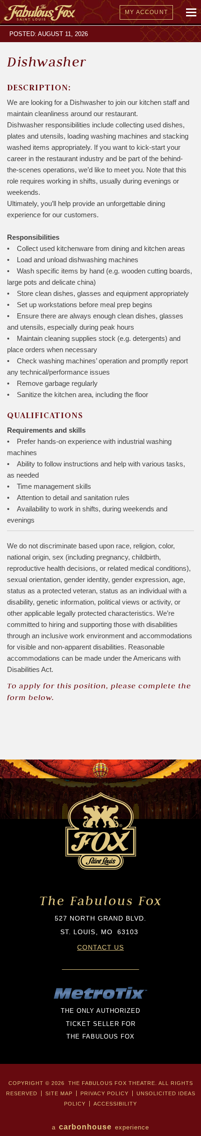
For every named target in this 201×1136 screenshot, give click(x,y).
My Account (146, 12)
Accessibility (115, 1103)
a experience (100, 1127)
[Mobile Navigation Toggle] (191, 12)
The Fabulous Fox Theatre (85, 12)
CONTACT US (100, 947)
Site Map (58, 1093)
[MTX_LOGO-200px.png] (100, 998)
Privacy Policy (104, 1093)
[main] (100, 393)
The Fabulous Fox (100, 900)
